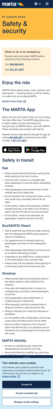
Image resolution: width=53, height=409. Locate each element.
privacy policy (9, 376)
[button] (47, 4)
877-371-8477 (17, 69)
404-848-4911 (16, 137)
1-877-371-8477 (19, 140)
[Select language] (37, 4)
